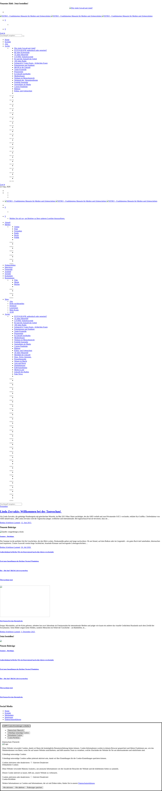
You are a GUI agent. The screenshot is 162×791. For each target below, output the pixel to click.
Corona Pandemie (21, 87)
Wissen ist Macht (20, 361)
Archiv (7, 46)
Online (16, 227)
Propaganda (18, 72)
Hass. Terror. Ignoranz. (22, 357)
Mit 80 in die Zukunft (22, 67)
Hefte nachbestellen (16, 304)
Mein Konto (14, 310)
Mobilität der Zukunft (22, 355)
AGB (11, 312)
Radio (16, 233)
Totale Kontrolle (20, 70)
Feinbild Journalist (21, 82)
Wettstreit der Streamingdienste (26, 80)
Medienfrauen (19, 76)
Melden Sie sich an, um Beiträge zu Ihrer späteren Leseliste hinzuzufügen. (37, 218)
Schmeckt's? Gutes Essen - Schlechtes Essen (31, 63)
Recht (16, 235)
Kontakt (8, 42)
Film (16, 280)
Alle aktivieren (8, 787)
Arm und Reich (20, 363)
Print (16, 229)
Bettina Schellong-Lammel (10, 523)
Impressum (9, 717)
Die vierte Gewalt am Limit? (25, 48)
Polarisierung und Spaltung (24, 65)
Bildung (17, 89)
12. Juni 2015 (26, 523)
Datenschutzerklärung (13, 719)
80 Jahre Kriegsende (22, 52)
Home (7, 40)
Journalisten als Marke (22, 84)
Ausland (8, 272)
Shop (7, 299)
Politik (16, 237)
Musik (16, 282)
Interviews (9, 267)
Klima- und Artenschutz (23, 91)
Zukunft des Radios (21, 372)
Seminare (12, 306)
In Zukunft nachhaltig (22, 74)
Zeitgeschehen (10, 265)
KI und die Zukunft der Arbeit (25, 59)
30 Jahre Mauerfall (21, 353)
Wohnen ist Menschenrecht (24, 78)
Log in (2, 33)
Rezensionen (9, 278)
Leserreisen (13, 308)
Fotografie (8, 269)
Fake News (18, 374)
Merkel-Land (19, 370)
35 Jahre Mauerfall (21, 55)
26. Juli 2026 (26, 547)
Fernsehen (18, 231)
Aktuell (7, 222)
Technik (8, 274)
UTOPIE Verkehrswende (23, 57)
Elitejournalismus (20, 368)
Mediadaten (9, 715)
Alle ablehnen (20, 787)
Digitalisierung (19, 365)
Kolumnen (9, 276)
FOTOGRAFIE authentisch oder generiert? (30, 50)
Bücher (17, 284)
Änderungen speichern (34, 787)
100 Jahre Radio (20, 61)
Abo (6, 44)
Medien (7, 225)
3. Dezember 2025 (28, 632)
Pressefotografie (20, 359)
